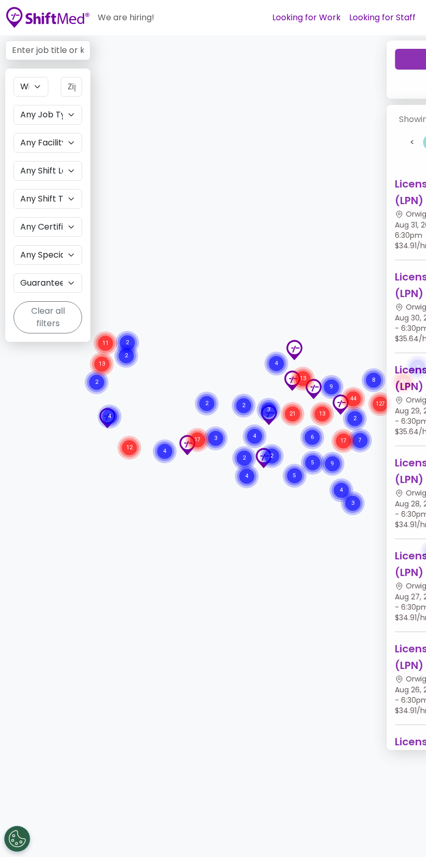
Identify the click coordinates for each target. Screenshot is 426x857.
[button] (294, 350)
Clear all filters (48, 317)
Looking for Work (306, 17)
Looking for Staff (382, 17)
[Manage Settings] (17, 839)
